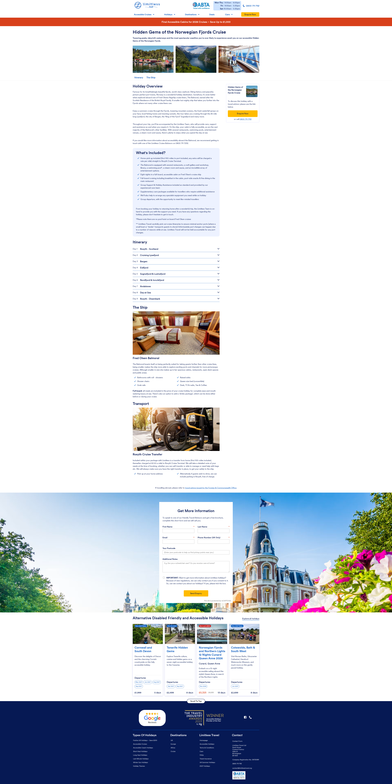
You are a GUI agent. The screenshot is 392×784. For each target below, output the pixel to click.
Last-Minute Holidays (141, 759)
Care (227, 14)
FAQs (202, 755)
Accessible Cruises (142, 14)
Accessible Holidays (207, 744)
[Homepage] (161, 5)
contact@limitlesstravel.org (242, 768)
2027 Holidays (205, 766)
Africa (173, 748)
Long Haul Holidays (140, 755)
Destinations (191, 14)
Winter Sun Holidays (140, 762)
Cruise (173, 751)
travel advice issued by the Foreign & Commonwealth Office (210, 488)
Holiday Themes (139, 766)
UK (172, 740)
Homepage (204, 740)
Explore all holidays (250, 618)
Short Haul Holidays (140, 751)
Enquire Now (250, 14)
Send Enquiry (196, 593)
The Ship (150, 77)
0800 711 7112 (245, 119)
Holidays (168, 14)
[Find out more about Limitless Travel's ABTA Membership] (201, 5)
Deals (211, 14)
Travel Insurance (206, 759)
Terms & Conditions (207, 748)
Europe (173, 744)
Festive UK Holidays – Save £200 (145, 740)
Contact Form (237, 741)
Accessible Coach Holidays (143, 748)
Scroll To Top (196, 701)
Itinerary (138, 77)
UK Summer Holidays (207, 762)
